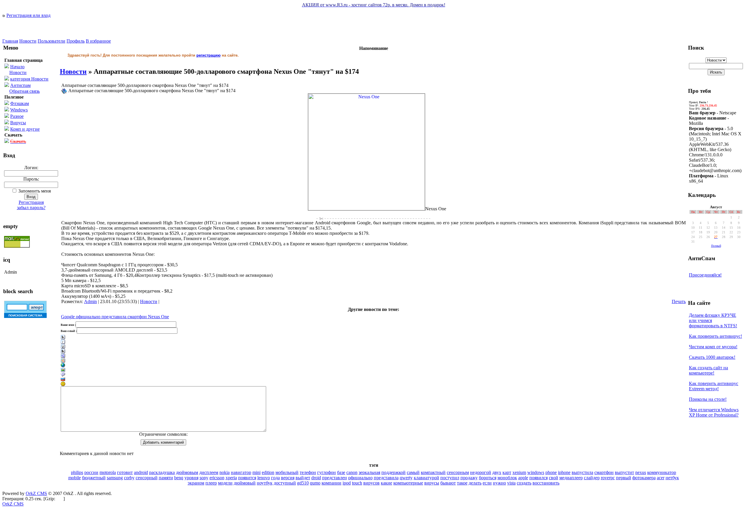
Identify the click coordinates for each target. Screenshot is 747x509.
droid (316, 477)
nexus (640, 472)
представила (386, 477)
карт (506, 472)
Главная (10, 41)
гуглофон (326, 472)
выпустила (582, 472)
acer (660, 477)
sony (204, 477)
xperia (231, 477)
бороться (487, 477)
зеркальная (369, 472)
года (275, 477)
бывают (448, 482)
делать (475, 482)
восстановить (546, 482)
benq (178, 477)
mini (256, 472)
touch (357, 482)
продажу (469, 477)
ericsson (217, 477)
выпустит (624, 472)
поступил (449, 477)
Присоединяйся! (705, 274)
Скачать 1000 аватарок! (712, 357)
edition (268, 472)
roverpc (608, 477)
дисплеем (208, 472)
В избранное (98, 41)
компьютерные (408, 482)
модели (225, 482)
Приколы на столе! (708, 399)
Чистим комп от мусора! (713, 346)
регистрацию (208, 55)
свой (553, 477)
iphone (564, 472)
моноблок (507, 477)
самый (413, 472)
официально (360, 477)
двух (496, 472)
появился (538, 477)
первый (623, 477)
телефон (308, 472)
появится (247, 477)
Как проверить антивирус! (715, 336)
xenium (519, 472)
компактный (433, 472)
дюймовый (245, 482)
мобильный (287, 472)
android (141, 472)
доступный (285, 482)
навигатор (241, 472)
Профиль (76, 41)
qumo (315, 482)
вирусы (431, 482)
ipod (347, 482)
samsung (115, 477)
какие (386, 482)
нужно (499, 482)
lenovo (263, 477)
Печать (679, 301)
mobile (74, 477)
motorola (108, 472)
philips (77, 472)
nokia (224, 472)
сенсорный (147, 477)
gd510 (303, 482)
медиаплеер (571, 477)
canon (351, 472)
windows (535, 472)
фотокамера (644, 477)
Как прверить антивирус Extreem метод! (713, 386)
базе (341, 472)
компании (331, 482)
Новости (27, 41)
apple (523, 477)
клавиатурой (426, 477)
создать (524, 482)
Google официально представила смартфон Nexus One (115, 316)
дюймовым (187, 472)
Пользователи (51, 41)
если (487, 482)
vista (511, 482)
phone (551, 472)
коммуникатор (661, 472)
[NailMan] (31, 36)
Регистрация (31, 202)
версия (287, 477)
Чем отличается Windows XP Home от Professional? (714, 412)
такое (462, 482)
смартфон (604, 472)
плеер (211, 482)
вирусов (371, 482)
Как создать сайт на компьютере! (708, 370)
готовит (125, 472)
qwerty (406, 477)
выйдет (303, 477)
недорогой (480, 472)
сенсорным (458, 472)
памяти (166, 477)
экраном (196, 482)
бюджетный (94, 477)
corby (129, 477)
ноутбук (265, 482)
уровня (191, 477)
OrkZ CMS (36, 493)
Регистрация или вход (28, 15)
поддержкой (393, 472)
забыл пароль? (31, 207)
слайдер (592, 477)
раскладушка (162, 472)
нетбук (672, 477)
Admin (90, 301)
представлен (334, 477)
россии (91, 472)
